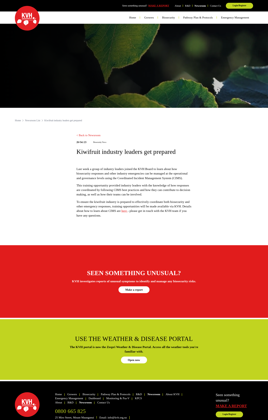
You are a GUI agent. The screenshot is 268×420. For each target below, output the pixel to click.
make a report (231, 406)
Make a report (134, 289)
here (124, 210)
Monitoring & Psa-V (118, 398)
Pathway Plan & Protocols (115, 394)
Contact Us (215, 5)
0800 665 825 (70, 411)
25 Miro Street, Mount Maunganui (74, 417)
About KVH (172, 394)
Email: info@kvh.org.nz (113, 417)
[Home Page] (27, 18)
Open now (134, 360)
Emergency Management (235, 17)
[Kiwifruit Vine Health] (33, 404)
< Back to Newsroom (88, 135)
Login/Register (239, 5)
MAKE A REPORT (158, 5)
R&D (187, 5)
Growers (72, 394)
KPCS (138, 398)
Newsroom (200, 5)
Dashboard (95, 398)
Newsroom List (32, 120)
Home (132, 17)
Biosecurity (89, 394)
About (178, 5)
